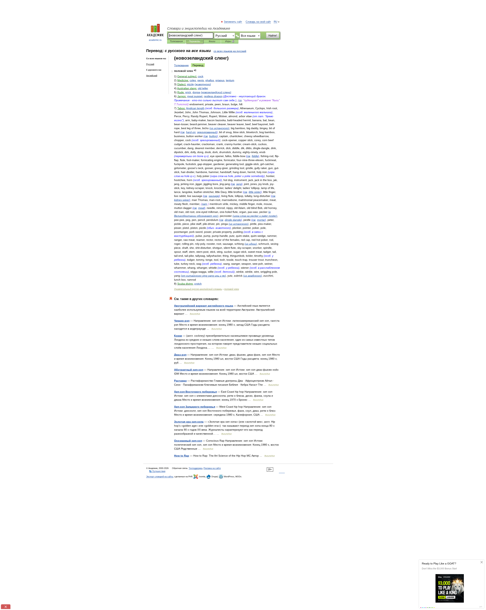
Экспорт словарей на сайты (159, 476)
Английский (151, 75)
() (203, 84)
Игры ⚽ (229, 41)
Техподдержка (195, 468)
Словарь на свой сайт (258, 22)
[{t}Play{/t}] (195, 70)
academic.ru (155, 40)
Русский (150, 64)
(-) (203, 275)
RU (275, 22)
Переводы (194, 41)
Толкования (176, 41)
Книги (212, 41)
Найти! (272, 35)
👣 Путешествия (157, 471)
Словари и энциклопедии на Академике (198, 28)
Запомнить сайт (233, 22)
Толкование (181, 65)
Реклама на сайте (212, 468)
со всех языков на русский (230, 51)
